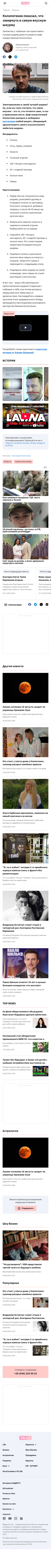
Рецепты (15, 10)
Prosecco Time (9, 1493)
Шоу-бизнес (31, 1449)
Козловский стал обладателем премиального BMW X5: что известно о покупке (23, 1039)
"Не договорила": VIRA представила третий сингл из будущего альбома (22, 1266)
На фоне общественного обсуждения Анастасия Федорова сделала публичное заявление (24, 1015)
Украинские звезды (23, 461)
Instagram (40, 443)
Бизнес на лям (9, 1504)
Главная (6, 10)
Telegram (9, 443)
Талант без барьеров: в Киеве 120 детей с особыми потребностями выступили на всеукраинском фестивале (25, 1063)
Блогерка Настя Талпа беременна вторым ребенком (14, 580)
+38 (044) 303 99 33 (25, 1373)
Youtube (25, 443)
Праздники (31, 1455)
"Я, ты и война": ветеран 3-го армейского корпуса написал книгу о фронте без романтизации (25, 870)
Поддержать (28, 1208)
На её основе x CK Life (12, 1471)
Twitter (32, 443)
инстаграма (9, 121)
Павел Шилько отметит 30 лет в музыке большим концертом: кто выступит (24, 984)
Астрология (8, 1455)
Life (4, 1444)
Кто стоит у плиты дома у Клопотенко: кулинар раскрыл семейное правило (23, 763)
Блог (5, 1466)
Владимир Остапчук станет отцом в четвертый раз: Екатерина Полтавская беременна (23, 928)
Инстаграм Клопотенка (21, 456)
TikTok (9, 445)
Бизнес (6, 1449)
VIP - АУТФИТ (32, 1466)
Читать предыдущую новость (16, 571)
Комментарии (15, 604)
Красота (29, 1460)
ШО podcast (8, 1488)
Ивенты (6, 1498)
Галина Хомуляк (22, 45)
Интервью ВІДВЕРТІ (12, 1483)
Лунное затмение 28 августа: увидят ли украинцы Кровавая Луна (24, 708)
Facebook (17, 443)
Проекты (30, 1444)
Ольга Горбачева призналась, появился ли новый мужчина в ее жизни (25, 814)
